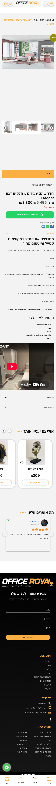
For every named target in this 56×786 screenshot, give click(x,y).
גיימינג (48, 740)
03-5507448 (42, 703)
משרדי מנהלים (45, 681)
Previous (51, 128)
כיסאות (48, 673)
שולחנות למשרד (45, 732)
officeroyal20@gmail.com (36, 712)
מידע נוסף (35, 482)
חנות (42, 20)
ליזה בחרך (34, 521)
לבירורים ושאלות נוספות (27, 214)
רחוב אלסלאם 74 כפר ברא (36, 708)
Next (4, 128)
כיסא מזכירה (21, 736)
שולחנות (48, 669)
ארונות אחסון (21, 744)
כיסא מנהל (22, 732)
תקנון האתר (22, 752)
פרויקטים (47, 685)
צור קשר (48, 688)
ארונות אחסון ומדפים (43, 748)
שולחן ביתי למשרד (44, 744)
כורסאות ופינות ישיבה (43, 752)
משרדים (23, 748)
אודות (49, 665)
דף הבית (50, 20)
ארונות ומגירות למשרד (43, 677)
